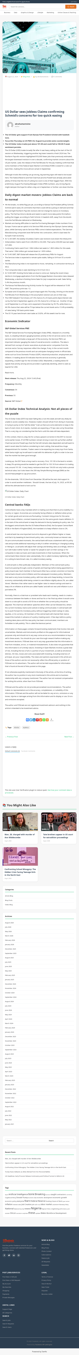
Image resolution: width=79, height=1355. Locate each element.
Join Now (74, 2)
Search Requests (8, 1324)
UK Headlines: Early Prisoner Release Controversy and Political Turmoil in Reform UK (34, 1176)
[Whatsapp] (43, 718)
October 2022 (9, 1098)
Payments (5, 1294)
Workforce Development (56, 1213)
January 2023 (9, 1085)
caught (53, 1194)
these (31, 1212)
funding (48, 1201)
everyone (20, 1201)
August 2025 (9, 958)
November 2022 (10, 1093)
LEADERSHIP (55, 1204)
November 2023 (10, 1041)
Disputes (45, 1291)
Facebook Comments (28, 751)
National (9, 1208)
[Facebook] (27, 718)
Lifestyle (40, 12)
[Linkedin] (34, 718)
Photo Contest (47, 1251)
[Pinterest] (37, 718)
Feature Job (45, 1258)
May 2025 (8, 971)
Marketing (50, 12)
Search (72, 7)
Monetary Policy (64, 1204)
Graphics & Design (27, 12)
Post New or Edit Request (11, 1280)
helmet (67, 1201)
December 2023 (10, 1036)
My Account (6, 1284)
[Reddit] (40, 718)
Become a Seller (47, 1294)
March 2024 (9, 1023)
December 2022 (10, 1089)
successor (19, 1213)
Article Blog (9, 896)
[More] (47, 718)
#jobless (26, 727)
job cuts (34, 1204)
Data (15, 12)
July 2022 (8, 1111)
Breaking (40, 1194)
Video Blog (9, 905)
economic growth (60, 1197)
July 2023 (8, 1058)
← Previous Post (11, 737)
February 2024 (10, 1028)
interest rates (17, 1204)
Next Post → (69, 737)
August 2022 (9, 1106)
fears (27, 1200)
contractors (61, 1194)
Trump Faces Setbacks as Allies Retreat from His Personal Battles (27, 1172)
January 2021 (9, 1124)
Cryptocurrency (10, 1197)
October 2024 (9, 993)
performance (62, 1209)
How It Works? (47, 1284)
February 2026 (10, 940)
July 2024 (8, 1006)
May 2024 (8, 1015)
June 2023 (8, 1063)
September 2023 (10, 1050)
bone (31, 1194)
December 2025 (10, 949)
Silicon (13, 1213)
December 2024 (10, 984)
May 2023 (8, 1067)
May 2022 (8, 1120)
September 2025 (10, 953)
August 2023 (9, 1054)
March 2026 (9, 936)
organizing (55, 1209)
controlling (69, 1194)
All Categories (7, 1313)
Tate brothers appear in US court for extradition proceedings (26, 1163)
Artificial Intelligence (18, 1194)
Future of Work (57, 1201)
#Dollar (16, 727)
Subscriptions (46, 1255)
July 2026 (8, 927)
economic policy (10, 1201)
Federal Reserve (38, 1201)
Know (39, 1204)
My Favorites (6, 1287)
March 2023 (9, 1076)
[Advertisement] (39, 94)
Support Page (7, 1309)
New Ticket (45, 1287)
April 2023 (8, 1072)
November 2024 (10, 988)
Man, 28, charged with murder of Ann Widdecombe (23, 1159)
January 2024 (9, 1032)
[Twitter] (30, 718)
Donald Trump (22, 1197)
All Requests (46, 1262)
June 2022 (8, 1115)
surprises (25, 1213)
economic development (45, 1198)
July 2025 (8, 962)
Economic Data (32, 1197)
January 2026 (9, 944)
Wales (43, 1213)
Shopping (5, 1291)
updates (37, 1213)
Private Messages (8, 1297)
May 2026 (8, 931)
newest (27, 1208)
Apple (6, 1194)
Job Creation (26, 1204)
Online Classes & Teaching (67, 12)
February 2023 (10, 1080)
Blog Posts (8, 900)
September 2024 (10, 997)
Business (7, 12)
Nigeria (36, 1208)
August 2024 (9, 1001)
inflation (9, 1204)
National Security (19, 1209)
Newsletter (45, 1265)
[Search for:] (17, 1141)
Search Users (7, 1327)
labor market (46, 1204)
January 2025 (9, 980)
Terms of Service (47, 1277)
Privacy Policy (46, 1280)
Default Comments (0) (12, 751)
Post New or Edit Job (9, 1277)
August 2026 (9, 923)
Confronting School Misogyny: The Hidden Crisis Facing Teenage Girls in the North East (20, 872)
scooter (7, 1213)
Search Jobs (6, 1320)
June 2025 (8, 966)
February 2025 (10, 975)
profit (68, 1209)
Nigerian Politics (46, 1209)
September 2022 (10, 1102)
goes (64, 1201)
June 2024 (8, 1010)
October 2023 (9, 1045)
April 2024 (8, 1019)
